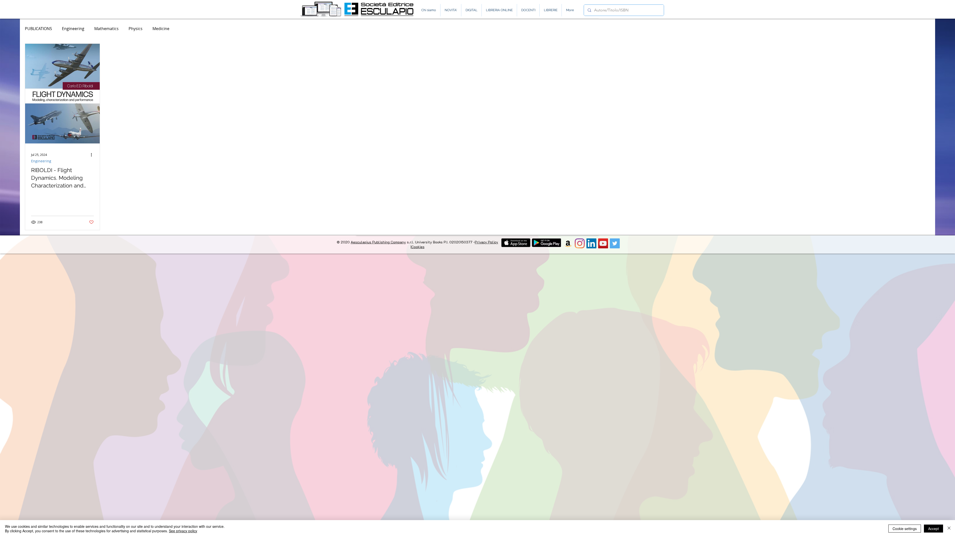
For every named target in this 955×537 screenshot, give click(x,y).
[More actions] (93, 154)
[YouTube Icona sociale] (603, 243)
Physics (136, 28)
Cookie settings (905, 528)
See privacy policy (183, 530)
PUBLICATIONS (38, 28)
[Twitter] (615, 243)
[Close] (949, 528)
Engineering (73, 28)
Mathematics (106, 28)
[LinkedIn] (591, 243)
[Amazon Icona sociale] (568, 243)
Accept (933, 528)
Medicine (160, 28)
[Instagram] (580, 243)
